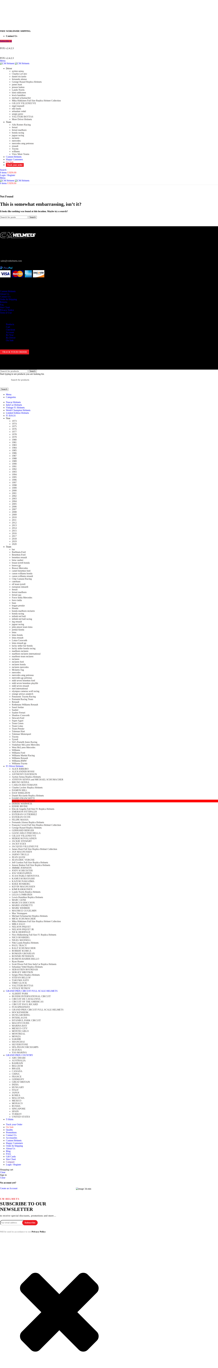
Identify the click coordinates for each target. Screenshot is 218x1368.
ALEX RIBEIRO (20, 769)
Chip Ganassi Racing (22, 579)
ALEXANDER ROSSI (23, 771)
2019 (14, 541)
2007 (14, 509)
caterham (16, 581)
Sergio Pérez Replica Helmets (26, 975)
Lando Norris (18, 90)
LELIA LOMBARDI (22, 894)
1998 (14, 485)
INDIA (15, 1084)
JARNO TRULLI (20, 854)
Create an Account (8, 1188)
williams (16, 151)
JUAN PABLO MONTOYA (25, 876)
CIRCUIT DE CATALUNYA (26, 999)
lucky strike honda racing (23, 648)
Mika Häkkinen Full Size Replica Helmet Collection (36, 100)
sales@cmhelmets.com (11, 261)
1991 (14, 466)
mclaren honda (19, 664)
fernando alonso (19, 79)
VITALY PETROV (21, 988)
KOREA (16, 1095)
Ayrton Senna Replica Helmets (26, 777)
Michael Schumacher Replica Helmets (30, 916)
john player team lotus (22, 627)
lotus (14, 632)
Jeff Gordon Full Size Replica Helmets (30, 862)
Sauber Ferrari (18, 712)
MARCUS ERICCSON (23, 902)
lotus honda (17, 635)
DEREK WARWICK (22, 803)
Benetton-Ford (19, 554)
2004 (14, 501)
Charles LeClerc (19, 74)
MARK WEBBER (21, 908)
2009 (14, 514)
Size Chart (5, 307)
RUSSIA (16, 1106)
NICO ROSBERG (21, 937)
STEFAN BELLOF (21, 977)
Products (10, 324)
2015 (14, 530)
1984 (14, 447)
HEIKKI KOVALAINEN (24, 838)
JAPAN (15, 1092)
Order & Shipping (8, 299)
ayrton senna (18, 71)
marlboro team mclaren (22, 656)
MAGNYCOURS (20, 1023)
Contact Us (5, 296)
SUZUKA (17, 1050)
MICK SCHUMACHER (24, 918)
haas (14, 603)
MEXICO (16, 1100)
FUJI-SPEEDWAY (21, 1007)
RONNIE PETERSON (23, 956)
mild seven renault (20, 686)
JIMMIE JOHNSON (22, 868)
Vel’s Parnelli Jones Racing (24, 742)
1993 (14, 472)
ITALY (15, 1090)
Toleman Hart (18, 731)
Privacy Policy (39, 1231)
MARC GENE (19, 900)
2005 (14, 504)
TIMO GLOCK (19, 983)
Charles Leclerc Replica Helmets (27, 787)
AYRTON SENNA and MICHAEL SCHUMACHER (37, 779)
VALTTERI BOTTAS (22, 116)
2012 (14, 522)
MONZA (16, 1036)
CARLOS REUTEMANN (24, 785)
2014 (14, 528)
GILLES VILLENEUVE (24, 103)
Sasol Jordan (18, 707)
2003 (14, 498)
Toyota (15, 148)
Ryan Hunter (18, 961)
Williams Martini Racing (23, 755)
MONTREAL (18, 1033)
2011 (14, 520)
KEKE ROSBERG (21, 884)
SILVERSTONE (20, 1044)
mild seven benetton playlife (25, 683)
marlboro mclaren (20, 651)
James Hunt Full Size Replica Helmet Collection (34, 849)
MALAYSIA (18, 1098)
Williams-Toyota (19, 763)
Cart (8, 327)
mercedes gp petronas (22, 678)
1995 (14, 477)
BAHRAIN (17, 1063)
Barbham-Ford (19, 552)
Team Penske (18, 728)
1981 (14, 442)
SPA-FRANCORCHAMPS (25, 1047)
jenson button (18, 87)
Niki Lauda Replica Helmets (25, 942)
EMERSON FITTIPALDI (24, 811)
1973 (14, 421)
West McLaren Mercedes (23, 747)
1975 (14, 426)
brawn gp (16, 565)
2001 (14, 493)
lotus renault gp (19, 643)
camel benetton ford (21, 571)
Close (2, 1172)
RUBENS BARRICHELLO (25, 959)
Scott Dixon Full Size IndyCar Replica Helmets (34, 964)
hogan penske (18, 605)
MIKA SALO (18, 924)
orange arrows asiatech (22, 694)
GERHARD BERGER (23, 830)
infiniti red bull (19, 616)
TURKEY (17, 1114)
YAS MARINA (19, 1052)
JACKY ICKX (19, 843)
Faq (2, 304)
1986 (14, 453)
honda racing (18, 132)
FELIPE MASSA (20, 819)
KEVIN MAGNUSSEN (23, 886)
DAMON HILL (19, 790)
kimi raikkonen (19, 92)
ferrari (14, 127)
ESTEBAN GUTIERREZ (24, 814)
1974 (14, 423)
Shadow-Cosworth (21, 715)
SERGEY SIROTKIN (22, 972)
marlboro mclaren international (26, 653)
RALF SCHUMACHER (24, 948)
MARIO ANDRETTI (22, 905)
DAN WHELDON (21, 793)
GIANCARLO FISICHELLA (26, 833)
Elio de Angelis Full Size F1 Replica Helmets (33, 809)
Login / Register (13, 1164)
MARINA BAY (19, 1025)
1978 (14, 434)
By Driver (10, 337)
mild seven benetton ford (23, 680)
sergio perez (17, 114)
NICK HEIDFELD (21, 932)
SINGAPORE (19, 1108)
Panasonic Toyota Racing (24, 696)
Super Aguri (17, 720)
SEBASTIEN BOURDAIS (25, 969)
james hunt (17, 84)
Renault (15, 702)
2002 (14, 496)
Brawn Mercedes (20, 568)
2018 (14, 538)
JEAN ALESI (18, 857)
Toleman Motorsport (21, 734)
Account (10, 332)
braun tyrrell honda (21, 563)
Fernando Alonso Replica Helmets (28, 822)
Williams (16, 750)
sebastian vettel (19, 111)
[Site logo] (7, 63)
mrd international (20, 688)
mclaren (15, 138)
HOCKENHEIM (20, 1012)
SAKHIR (16, 1039)
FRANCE (17, 1076)
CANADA (17, 1071)
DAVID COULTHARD (23, 801)
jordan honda (18, 629)
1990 (14, 463)
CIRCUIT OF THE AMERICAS (27, 1001)
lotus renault (17, 637)
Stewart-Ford (18, 718)
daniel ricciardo (19, 76)
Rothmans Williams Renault (25, 704)
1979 (14, 437)
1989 (14, 461)
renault (15, 146)
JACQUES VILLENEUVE (25, 846)
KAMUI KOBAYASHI (23, 878)
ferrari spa (16, 595)
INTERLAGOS (19, 1017)
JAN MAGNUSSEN (22, 852)
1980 (14, 439)
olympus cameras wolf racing (25, 691)
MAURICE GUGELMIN (24, 910)
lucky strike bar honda (22, 645)
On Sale (9, 340)
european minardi (20, 587)
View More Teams (20, 154)
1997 (14, 482)
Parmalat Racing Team (22, 699)
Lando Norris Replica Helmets (26, 892)
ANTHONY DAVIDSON (24, 774)
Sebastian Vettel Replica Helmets (27, 967)
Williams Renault (20, 758)
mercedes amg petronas (23, 143)
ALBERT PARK (20, 993)
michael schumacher (21, 98)
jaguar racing (18, 135)
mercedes (16, 140)
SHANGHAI (18, 1041)
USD (106, 45)
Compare (10, 1162)
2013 (14, 525)
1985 (14, 450)
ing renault (17, 621)
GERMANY (18, 1079)
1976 (14, 429)
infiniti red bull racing (22, 619)
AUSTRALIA (19, 1060)
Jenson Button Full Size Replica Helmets (31, 865)
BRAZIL (16, 1068)
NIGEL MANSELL (21, 940)
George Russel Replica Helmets (27, 82)
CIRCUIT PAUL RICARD (25, 1004)
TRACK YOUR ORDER (14, 352)
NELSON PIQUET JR (23, 929)
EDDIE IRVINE (20, 806)
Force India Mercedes (22, 597)
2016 (14, 533)
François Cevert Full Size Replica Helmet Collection (36, 825)
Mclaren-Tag (18, 670)
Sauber (15, 710)
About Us (4, 294)
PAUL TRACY (19, 945)
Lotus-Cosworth (19, 640)
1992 (14, 469)
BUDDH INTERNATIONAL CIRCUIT (31, 996)
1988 (14, 458)
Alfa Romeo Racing (21, 124)
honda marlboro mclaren (23, 611)
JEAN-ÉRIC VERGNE (23, 860)
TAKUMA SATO (20, 980)
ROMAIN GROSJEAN (23, 953)
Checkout (10, 329)
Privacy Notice (7, 310)
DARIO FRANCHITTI (23, 798)
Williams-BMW (19, 761)
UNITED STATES (21, 1116)
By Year (9, 335)
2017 (14, 536)
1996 (14, 480)
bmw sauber (17, 560)
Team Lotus (17, 726)
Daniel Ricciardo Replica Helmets (28, 795)
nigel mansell (18, 106)
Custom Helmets (8, 291)
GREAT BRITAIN (21, 1082)
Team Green (17, 723)
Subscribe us (6, 41)
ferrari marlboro (19, 130)
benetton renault (19, 557)
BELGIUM (17, 1066)
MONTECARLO (20, 1031)
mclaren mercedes (20, 667)
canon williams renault (22, 576)
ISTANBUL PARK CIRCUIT (26, 1020)
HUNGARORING (21, 1015)
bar (13, 549)
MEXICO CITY (20, 1028)
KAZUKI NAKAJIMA (23, 881)
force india (17, 600)
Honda (15, 608)
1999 (14, 488)
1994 (14, 474)
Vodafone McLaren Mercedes (26, 744)
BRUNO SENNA (20, 782)
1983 (14, 445)
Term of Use (6, 312)
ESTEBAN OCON (21, 817)
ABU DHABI (18, 1058)
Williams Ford (18, 752)
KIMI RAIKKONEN (22, 889)
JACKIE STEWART (22, 841)
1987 (14, 455)
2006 (14, 506)
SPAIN (15, 1111)
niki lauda (16, 108)
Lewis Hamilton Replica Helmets (27, 897)
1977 (14, 431)
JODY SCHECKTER (22, 870)
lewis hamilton (19, 95)
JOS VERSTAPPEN (22, 873)
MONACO (17, 1103)
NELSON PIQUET (21, 926)
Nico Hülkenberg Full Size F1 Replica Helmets (34, 934)
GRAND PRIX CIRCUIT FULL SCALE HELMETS (37, 1009)
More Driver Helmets (22, 119)
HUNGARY (18, 1087)
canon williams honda (22, 573)
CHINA (16, 1074)
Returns (3, 302)
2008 (14, 512)
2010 (14, 517)
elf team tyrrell (18, 584)
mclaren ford (18, 662)
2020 (14, 544)
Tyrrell (15, 739)
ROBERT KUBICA (21, 951)
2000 (14, 490)
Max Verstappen (19, 913)
